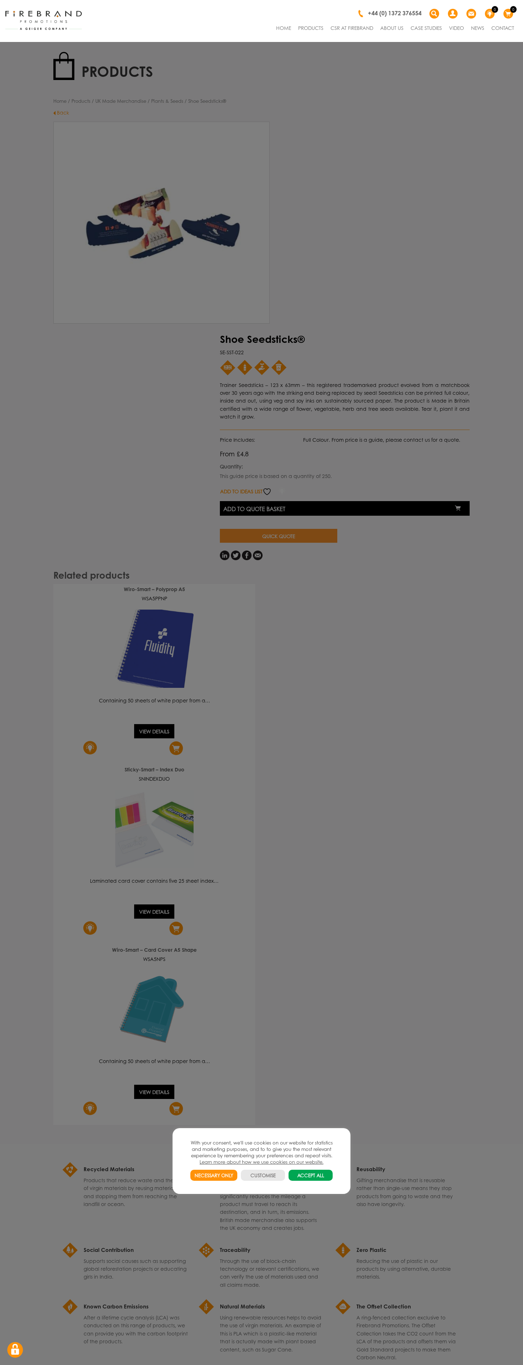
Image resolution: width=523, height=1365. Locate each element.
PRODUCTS (310, 27)
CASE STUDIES (426, 27)
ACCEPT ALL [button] (310, 1175)
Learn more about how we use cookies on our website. (261, 1161)
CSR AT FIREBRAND (352, 27)
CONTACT (502, 27)
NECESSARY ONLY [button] (214, 1175)
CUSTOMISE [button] (263, 1175)
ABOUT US (391, 27)
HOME (283, 27)
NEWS (477, 27)
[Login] (453, 14)
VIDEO (456, 27)
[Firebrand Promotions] (43, 20)
